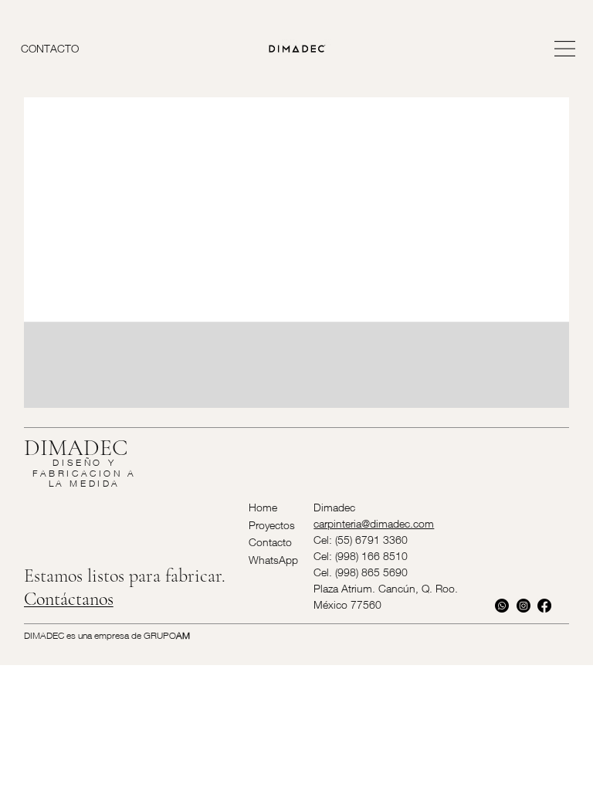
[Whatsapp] (502, 606)
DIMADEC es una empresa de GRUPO (107, 635)
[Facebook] (544, 606)
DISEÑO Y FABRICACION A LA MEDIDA (84, 472)
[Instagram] (523, 606)
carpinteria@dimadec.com (373, 523)
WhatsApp (273, 559)
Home (263, 507)
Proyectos (272, 524)
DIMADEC (76, 447)
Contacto (270, 541)
